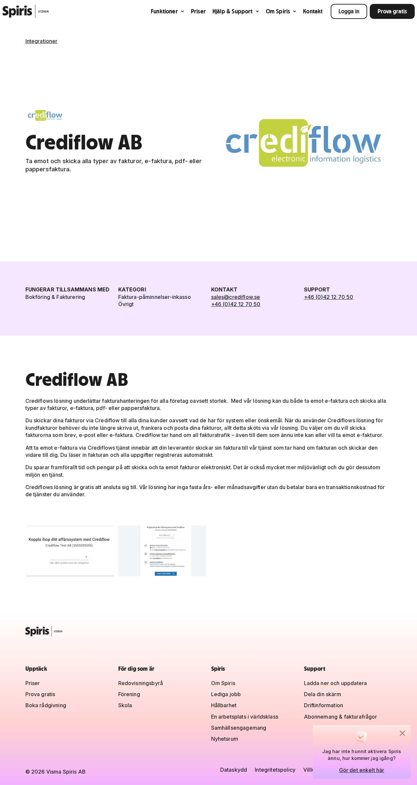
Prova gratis (392, 11)
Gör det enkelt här (361, 770)
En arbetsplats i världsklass (244, 716)
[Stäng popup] (402, 733)
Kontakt (313, 11)
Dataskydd (233, 769)
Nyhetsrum (224, 739)
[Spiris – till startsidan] (208, 631)
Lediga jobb (226, 694)
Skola (125, 705)
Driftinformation (323, 705)
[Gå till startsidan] (26, 11)
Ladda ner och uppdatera (335, 683)
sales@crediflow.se (235, 297)
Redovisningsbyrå (140, 683)
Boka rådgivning (45, 705)
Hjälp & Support (232, 11)
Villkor (311, 769)
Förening (129, 694)
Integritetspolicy (275, 769)
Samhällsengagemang (238, 727)
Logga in (348, 11)
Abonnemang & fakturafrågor (340, 716)
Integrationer (41, 41)
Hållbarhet (224, 705)
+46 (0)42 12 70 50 (236, 304)
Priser (198, 11)
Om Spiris (278, 11)
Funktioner (164, 11)
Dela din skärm (322, 694)
